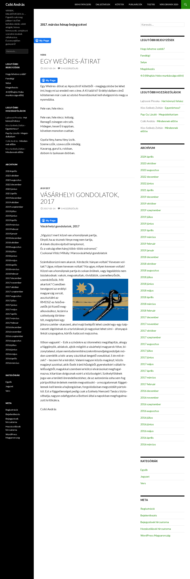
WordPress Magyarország (155, 535)
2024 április (147, 156)
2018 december (149, 257)
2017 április (147, 370)
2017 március (148, 377)
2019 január (147, 250)
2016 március (148, 444)
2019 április (147, 230)
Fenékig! (145, 55)
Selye (143, 62)
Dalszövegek (103, 4)
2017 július (146, 350)
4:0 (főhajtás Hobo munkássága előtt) (162, 75)
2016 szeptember (150, 404)
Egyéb (144, 469)
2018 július (146, 277)
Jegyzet (45, 188)
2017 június (147, 357)
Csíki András (15, 4)
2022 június (147, 183)
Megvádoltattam (168, 114)
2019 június (147, 223)
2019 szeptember (150, 210)
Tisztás (151, 4)
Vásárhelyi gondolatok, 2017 (79, 198)
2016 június (147, 424)
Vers (43, 54)
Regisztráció (147, 508)
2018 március (148, 303)
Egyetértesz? (172, 107)
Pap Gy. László (148, 114)
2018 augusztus (149, 270)
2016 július (146, 417)
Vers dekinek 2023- (169, 4)
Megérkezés (147, 68)
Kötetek (119, 4)
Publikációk (135, 4)
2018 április (147, 297)
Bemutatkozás (83, 4)
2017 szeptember (150, 337)
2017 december (149, 317)
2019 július (146, 216)
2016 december (149, 390)
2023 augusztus (149, 170)
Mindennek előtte (167, 121)
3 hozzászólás (69, 68)
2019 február (147, 243)
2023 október (148, 163)
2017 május (147, 364)
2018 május (147, 290)
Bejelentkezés (148, 515)
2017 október (148, 330)
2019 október (148, 203)
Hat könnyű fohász (172, 101)
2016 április (147, 437)
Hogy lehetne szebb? (152, 48)
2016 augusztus (149, 410)
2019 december (149, 196)
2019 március (148, 236)
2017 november (149, 323)
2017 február (147, 384)
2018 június (147, 283)
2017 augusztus (149, 344)
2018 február (147, 310)
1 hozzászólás (69, 208)
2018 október (148, 263)
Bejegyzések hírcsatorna (154, 522)
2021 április (147, 190)
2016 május (147, 431)
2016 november (149, 397)
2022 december (149, 176)
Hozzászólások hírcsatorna (155, 528)
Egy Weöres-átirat (70, 61)
